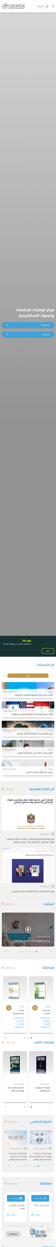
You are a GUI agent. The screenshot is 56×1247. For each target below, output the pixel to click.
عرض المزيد (10, 967)
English (40, 6)
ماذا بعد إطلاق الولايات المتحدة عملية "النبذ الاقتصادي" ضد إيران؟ (32, 940)
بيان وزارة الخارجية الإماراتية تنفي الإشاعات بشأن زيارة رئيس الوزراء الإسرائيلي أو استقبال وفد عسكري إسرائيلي (30, 840)
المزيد (48, 651)
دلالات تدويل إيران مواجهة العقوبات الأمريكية (34, 695)
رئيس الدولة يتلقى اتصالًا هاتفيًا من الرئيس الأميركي (32, 891)
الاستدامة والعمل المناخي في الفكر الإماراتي (44, 1012)
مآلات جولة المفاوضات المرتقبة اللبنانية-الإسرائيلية (32, 714)
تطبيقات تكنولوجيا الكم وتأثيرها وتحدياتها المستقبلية (41, 1089)
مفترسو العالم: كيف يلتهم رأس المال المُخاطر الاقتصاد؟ (15, 1089)
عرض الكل (9, 789)
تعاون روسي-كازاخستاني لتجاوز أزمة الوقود (35, 752)
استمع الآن (13, 1234)
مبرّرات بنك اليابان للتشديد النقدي (39, 772)
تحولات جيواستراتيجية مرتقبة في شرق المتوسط (18, 1012)
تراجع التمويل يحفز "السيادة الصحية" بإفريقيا (35, 733)
